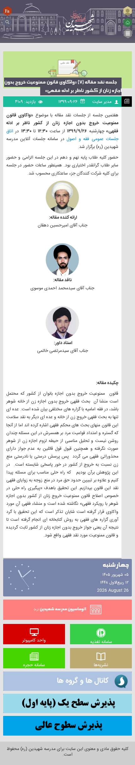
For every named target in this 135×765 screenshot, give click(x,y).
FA (7, 10)
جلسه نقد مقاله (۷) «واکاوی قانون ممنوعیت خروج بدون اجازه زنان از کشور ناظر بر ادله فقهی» (63, 86)
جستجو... (7, 20)
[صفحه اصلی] (127, 22)
